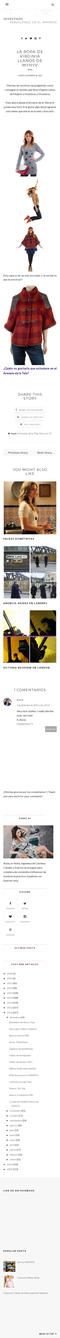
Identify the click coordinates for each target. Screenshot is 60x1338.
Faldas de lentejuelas (20, 1055)
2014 (9, 997)
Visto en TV (45, 433)
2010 (9, 1164)
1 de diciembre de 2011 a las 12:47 (33, 705)
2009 (9, 1169)
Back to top (46, 1334)
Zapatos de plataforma (21, 1048)
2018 (9, 978)
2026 (9, 973)
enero (13, 1159)
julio (12, 1130)
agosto (13, 1125)
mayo (12, 1140)
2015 (9, 993)
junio (12, 1135)
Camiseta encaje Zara (20, 1081)
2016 (9, 988)
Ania (20, 699)
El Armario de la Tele (27, 433)
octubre (14, 1115)
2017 (9, 983)
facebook (10, 908)
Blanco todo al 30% (19, 1035)
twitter (25, 908)
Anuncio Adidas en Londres (25, 603)
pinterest (10, 935)
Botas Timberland (18, 1042)
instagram (25, 922)
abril (12, 1144)
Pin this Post (32, 424)
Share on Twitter (32, 417)
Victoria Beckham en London (26, 667)
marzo (13, 1149)
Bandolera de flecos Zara (22, 1022)
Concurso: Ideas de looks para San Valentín (25, 1293)
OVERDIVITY (25, 724)
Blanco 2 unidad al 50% (21, 1095)
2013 (9, 1002)
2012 (9, 1007)
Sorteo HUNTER (25, 1262)
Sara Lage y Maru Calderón (23, 1028)
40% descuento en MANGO (23, 1075)
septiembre (16, 1120)
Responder (51, 729)
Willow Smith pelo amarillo (22, 1068)
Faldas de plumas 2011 (20, 1062)
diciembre (15, 1017)
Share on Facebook (31, 410)
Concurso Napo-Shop (28, 1277)
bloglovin (10, 922)
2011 (9, 1012)
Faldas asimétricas (18, 538)
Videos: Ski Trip (17, 1088)
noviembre (15, 1110)
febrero (14, 1154)
